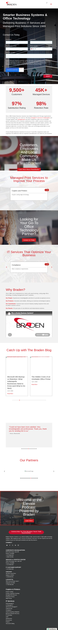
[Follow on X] (12, 545)
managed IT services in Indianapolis (40, 117)
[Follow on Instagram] (18, 545)
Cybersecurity (9, 608)
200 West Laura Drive (11, 573)
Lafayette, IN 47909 (10, 582)
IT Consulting (9, 615)
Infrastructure (9, 618)
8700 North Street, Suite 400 (12, 551)
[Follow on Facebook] (10, 545)
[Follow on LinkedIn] (15, 545)
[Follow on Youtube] (7, 545)
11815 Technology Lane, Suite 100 (14, 561)
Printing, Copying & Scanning (12, 593)
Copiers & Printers (13, 589)
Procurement (9, 620)
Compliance (8, 610)
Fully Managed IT (10, 603)
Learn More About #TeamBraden (29, 169)
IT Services (10, 601)
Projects (8, 621)
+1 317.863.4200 (10, 569)
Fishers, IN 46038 (10, 553)
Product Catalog (9, 591)
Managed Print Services (11, 595)
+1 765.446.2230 (10, 584)
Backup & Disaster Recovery (12, 613)
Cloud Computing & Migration (12, 611)
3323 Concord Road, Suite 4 (12, 581)
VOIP (7, 616)
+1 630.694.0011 (9, 576)
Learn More (29, 520)
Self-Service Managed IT (11, 606)
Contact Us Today (29, 240)
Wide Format (9, 598)
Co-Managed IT (9, 605)
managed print (21, 119)
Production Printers (10, 596)
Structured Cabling (10, 623)
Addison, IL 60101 (10, 575)
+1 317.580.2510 (10, 564)
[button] (6, 267)
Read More (10, 393)
